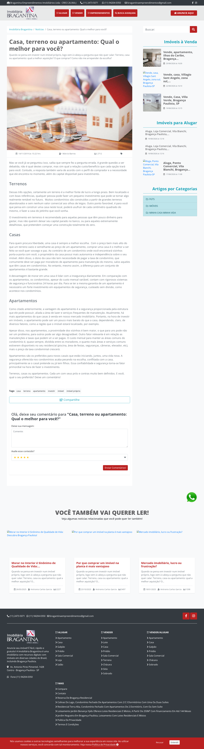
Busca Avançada (126, 13)
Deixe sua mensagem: (22, 426)
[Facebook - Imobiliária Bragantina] (192, 2)
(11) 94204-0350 (112, 2)
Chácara (107, 664)
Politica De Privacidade (69, 720)
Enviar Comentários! (115, 467)
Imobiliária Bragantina (20, 29)
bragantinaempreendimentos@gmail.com (149, 2)
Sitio (105, 669)
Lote (105, 642)
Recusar (159, 742)
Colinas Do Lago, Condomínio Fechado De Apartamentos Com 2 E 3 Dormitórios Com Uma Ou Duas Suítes (113, 702)
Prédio (60, 651)
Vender (78, 13)
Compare (62, 688)
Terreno (107, 660)
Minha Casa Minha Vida (162, 212)
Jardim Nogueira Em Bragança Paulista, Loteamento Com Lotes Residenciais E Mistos (101, 715)
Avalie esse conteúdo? (22, 451)
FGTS (152, 199)
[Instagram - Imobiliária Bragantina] (196, 2)
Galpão (61, 646)
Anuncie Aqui (185, 13)
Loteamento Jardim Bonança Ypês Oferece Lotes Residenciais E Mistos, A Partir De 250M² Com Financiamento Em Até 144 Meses (124, 711)
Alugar (63, 13)
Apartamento (64, 637)
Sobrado (107, 673)
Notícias (39, 29)
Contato (61, 693)
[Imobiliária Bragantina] (15, 13)
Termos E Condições (68, 724)
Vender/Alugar (159, 632)
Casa (59, 642)
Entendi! (174, 742)
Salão (60, 664)
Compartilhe (71, 400)
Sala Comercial (65, 655)
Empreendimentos (100, 13)
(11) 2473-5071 (90, 2)
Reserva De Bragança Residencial (74, 697)
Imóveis (153, 205)
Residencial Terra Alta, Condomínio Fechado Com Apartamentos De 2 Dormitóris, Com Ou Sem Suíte (110, 706)
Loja (59, 660)
